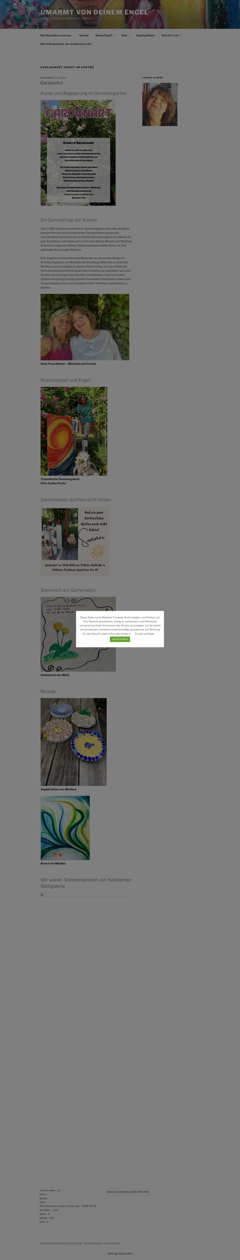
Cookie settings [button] (144, 633)
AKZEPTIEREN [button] (120, 639)
